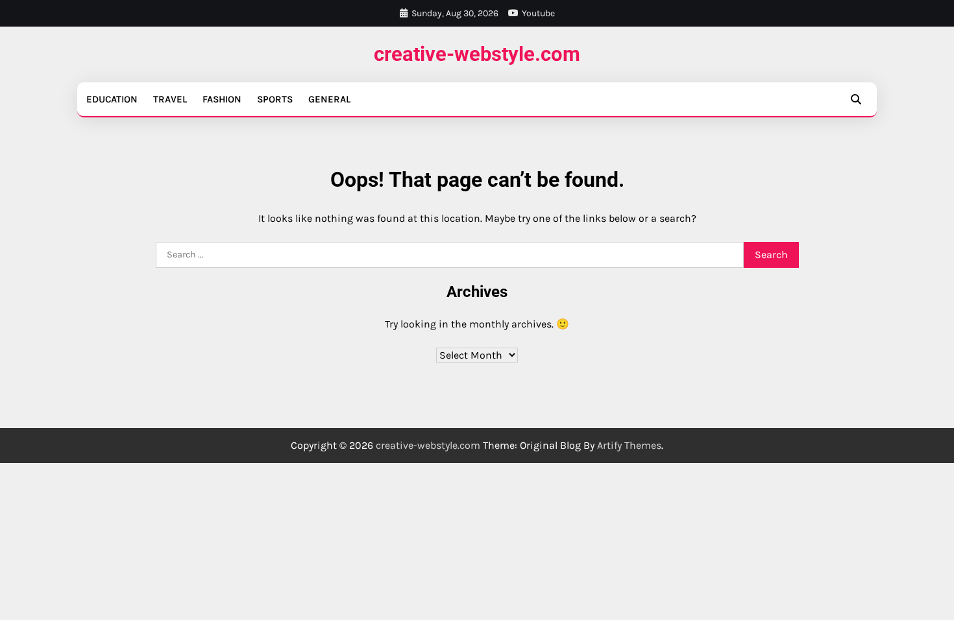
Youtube (538, 13)
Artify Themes (629, 445)
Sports (275, 99)
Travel (170, 99)
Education (112, 99)
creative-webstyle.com (477, 54)
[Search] (856, 99)
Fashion (221, 99)
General (329, 99)
